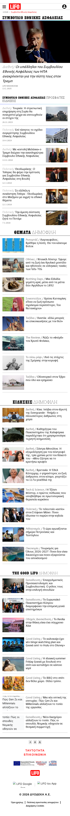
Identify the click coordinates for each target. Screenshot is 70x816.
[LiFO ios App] (47, 785)
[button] (4, 6)
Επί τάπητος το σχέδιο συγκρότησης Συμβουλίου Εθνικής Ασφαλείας (22, 133)
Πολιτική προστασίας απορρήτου (43, 802)
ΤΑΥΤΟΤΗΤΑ (34, 750)
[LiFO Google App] (23, 785)
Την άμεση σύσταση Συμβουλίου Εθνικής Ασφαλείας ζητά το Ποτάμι (22, 215)
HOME (5, 12)
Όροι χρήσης (17, 802)
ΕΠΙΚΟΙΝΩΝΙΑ (35, 754)
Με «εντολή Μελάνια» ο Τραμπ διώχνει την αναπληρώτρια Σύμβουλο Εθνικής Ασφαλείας (22, 152)
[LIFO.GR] (15, 7)
